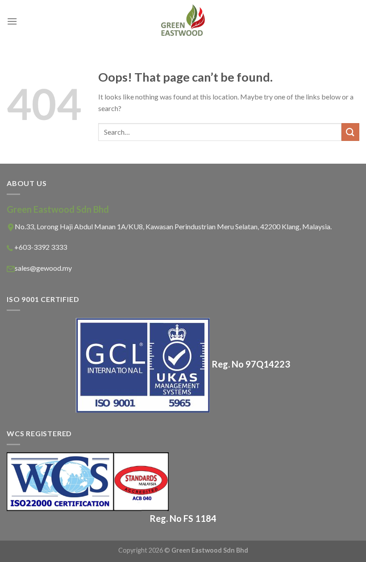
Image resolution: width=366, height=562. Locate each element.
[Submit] (350, 131)
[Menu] (12, 21)
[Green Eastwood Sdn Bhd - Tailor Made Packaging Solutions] (183, 21)
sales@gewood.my (43, 268)
